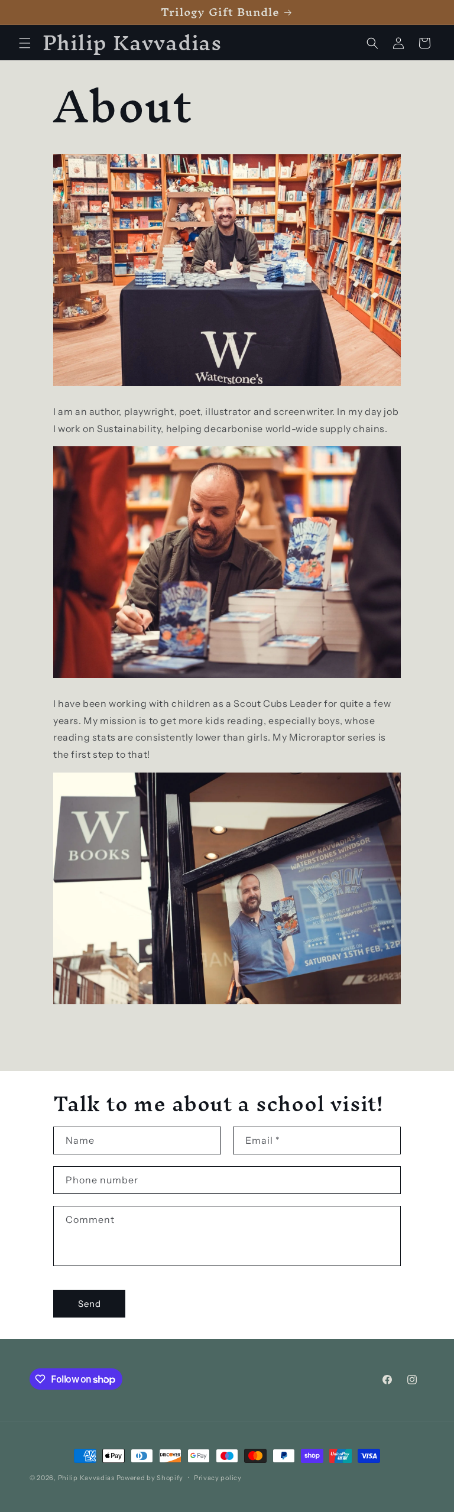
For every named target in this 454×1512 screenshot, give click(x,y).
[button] (25, 43)
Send (89, 1303)
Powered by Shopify (150, 1478)
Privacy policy (218, 1478)
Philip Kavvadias (86, 1478)
